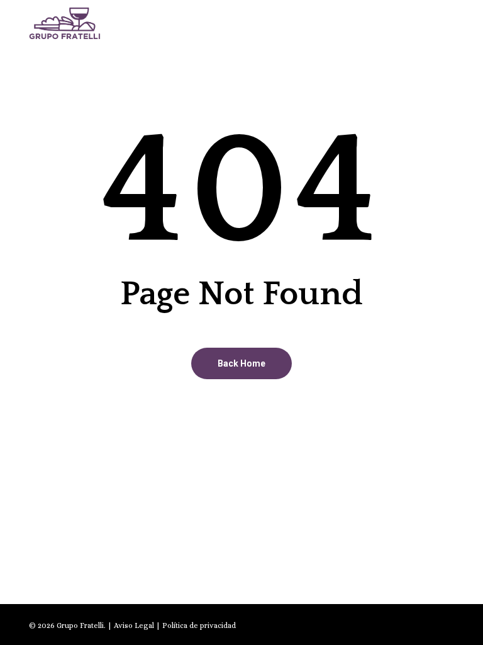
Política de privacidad (199, 625)
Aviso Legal (134, 625)
